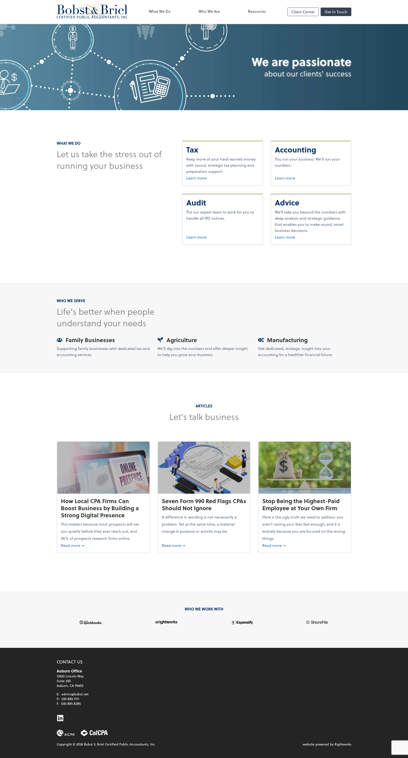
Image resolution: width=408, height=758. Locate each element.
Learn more (205, 178)
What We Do (160, 11)
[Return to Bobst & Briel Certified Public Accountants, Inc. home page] (92, 12)
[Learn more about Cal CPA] (94, 733)
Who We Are (209, 11)
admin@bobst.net (75, 694)
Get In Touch (336, 11)
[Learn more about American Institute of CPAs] (66, 733)
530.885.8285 (71, 703)
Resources (257, 11)
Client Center (303, 11)
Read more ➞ (103, 545)
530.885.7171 (70, 698)
